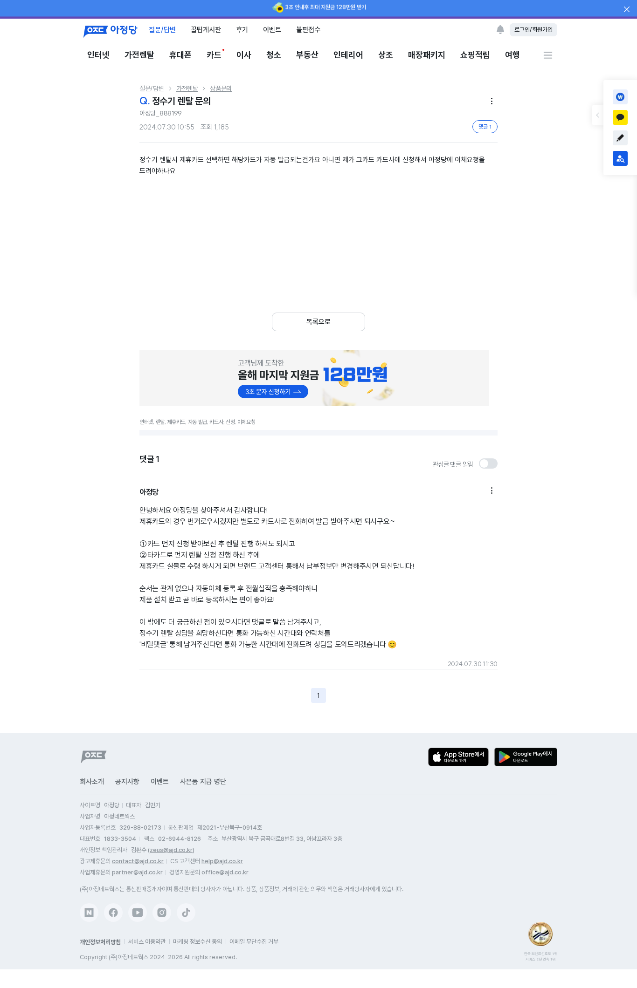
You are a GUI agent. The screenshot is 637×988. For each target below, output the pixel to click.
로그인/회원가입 (533, 29)
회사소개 (92, 781)
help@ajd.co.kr (222, 861)
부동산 (307, 55)
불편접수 (308, 29)
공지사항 (127, 781)
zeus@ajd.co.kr (171, 849)
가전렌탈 (139, 55)
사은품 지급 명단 (203, 781)
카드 (214, 55)
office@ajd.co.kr (225, 872)
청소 (273, 55)
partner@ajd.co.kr (137, 872)
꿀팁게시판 (206, 29)
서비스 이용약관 (147, 941)
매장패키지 (426, 55)
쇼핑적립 (475, 55)
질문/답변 (162, 29)
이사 (243, 55)
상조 (385, 55)
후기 (242, 29)
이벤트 (272, 29)
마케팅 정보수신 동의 (197, 941)
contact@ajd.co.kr (138, 861)
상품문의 (221, 88)
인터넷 (98, 55)
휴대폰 (180, 55)
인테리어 (348, 55)
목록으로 (318, 322)
